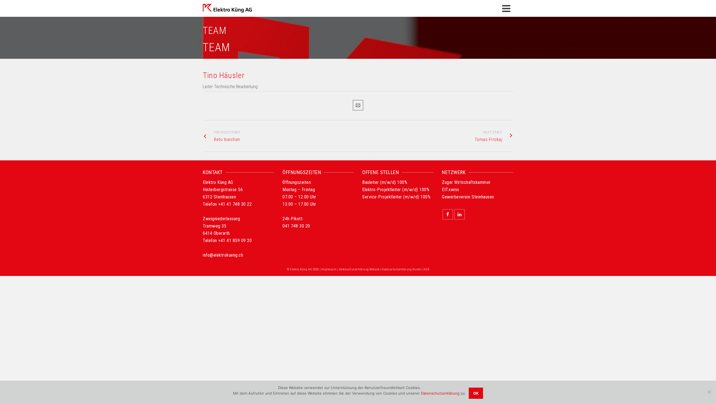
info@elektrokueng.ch (223, 255)
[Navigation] (506, 8)
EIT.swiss (450, 189)
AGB (426, 269)
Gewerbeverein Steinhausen (468, 197)
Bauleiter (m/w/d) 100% (384, 182)
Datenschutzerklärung (440, 393)
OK (476, 393)
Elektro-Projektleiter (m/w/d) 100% (395, 189)
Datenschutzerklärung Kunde (401, 269)
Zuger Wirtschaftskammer (466, 182)
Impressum (329, 269)
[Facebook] (447, 214)
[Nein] (709, 392)
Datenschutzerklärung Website (359, 269)
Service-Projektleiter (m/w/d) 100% (396, 197)
